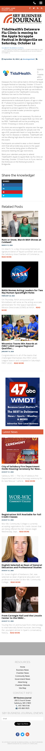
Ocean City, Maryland (29, 744)
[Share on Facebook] (3, 185)
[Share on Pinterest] (3, 192)
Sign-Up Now (22, 724)
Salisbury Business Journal (13, 48)
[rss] (38, 8)
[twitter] (34, 8)
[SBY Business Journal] (22, 18)
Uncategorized (28, 59)
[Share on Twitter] (3, 195)
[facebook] (30, 8)
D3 (21, 744)
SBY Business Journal (21, 742)
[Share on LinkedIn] (3, 188)
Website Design (12, 744)
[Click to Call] (35, 3)
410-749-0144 (23, 705)
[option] (22, 402)
